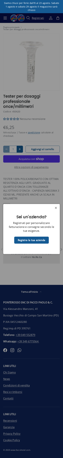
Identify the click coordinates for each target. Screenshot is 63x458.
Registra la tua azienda (31, 240)
